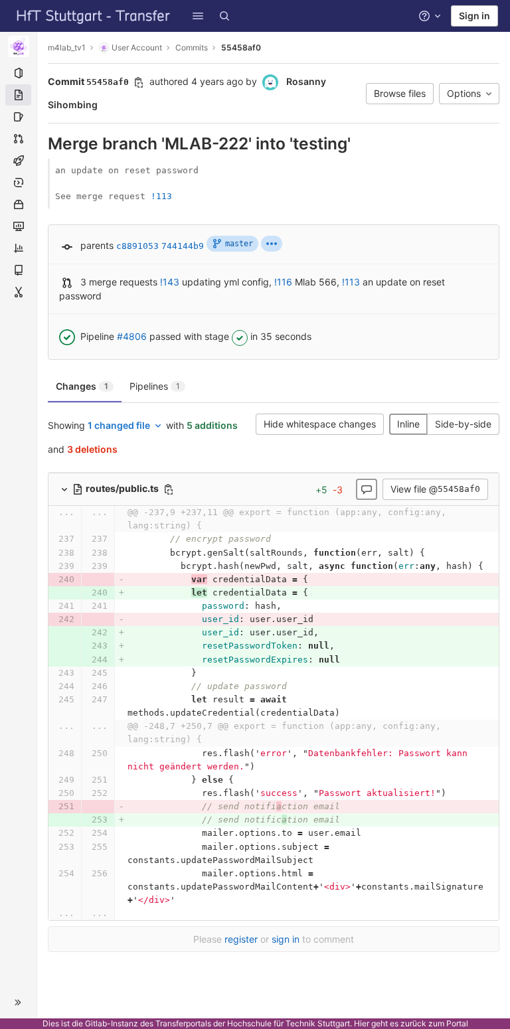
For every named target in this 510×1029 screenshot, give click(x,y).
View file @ (435, 489)
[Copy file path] (169, 489)
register (241, 939)
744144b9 (182, 246)
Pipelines (154, 386)
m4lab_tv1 (67, 47)
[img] (271, 244)
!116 (283, 281)
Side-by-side (463, 424)
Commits (191, 47)
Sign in (474, 15)
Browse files (400, 93)
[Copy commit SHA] (139, 82)
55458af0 (241, 47)
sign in (285, 939)
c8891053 (137, 246)
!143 (169, 281)
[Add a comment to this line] (48, 539)
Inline (408, 424)
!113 (161, 196)
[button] (198, 16)
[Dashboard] (93, 16)
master (239, 243)
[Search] (224, 16)
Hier (361, 1023)
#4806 (132, 336)
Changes (82, 386)
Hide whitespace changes (320, 424)
